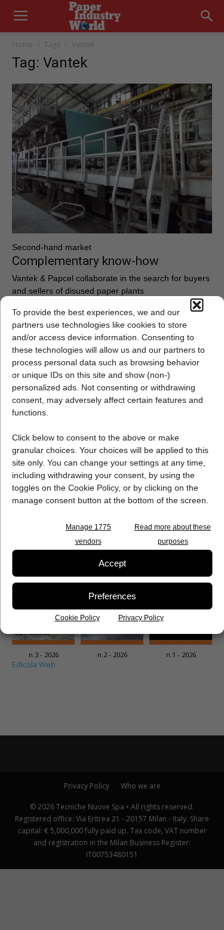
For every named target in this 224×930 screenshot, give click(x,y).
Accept (112, 563)
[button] (196, 305)
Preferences (112, 596)
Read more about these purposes (172, 534)
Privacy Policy (141, 618)
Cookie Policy (77, 618)
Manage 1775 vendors (88, 534)
